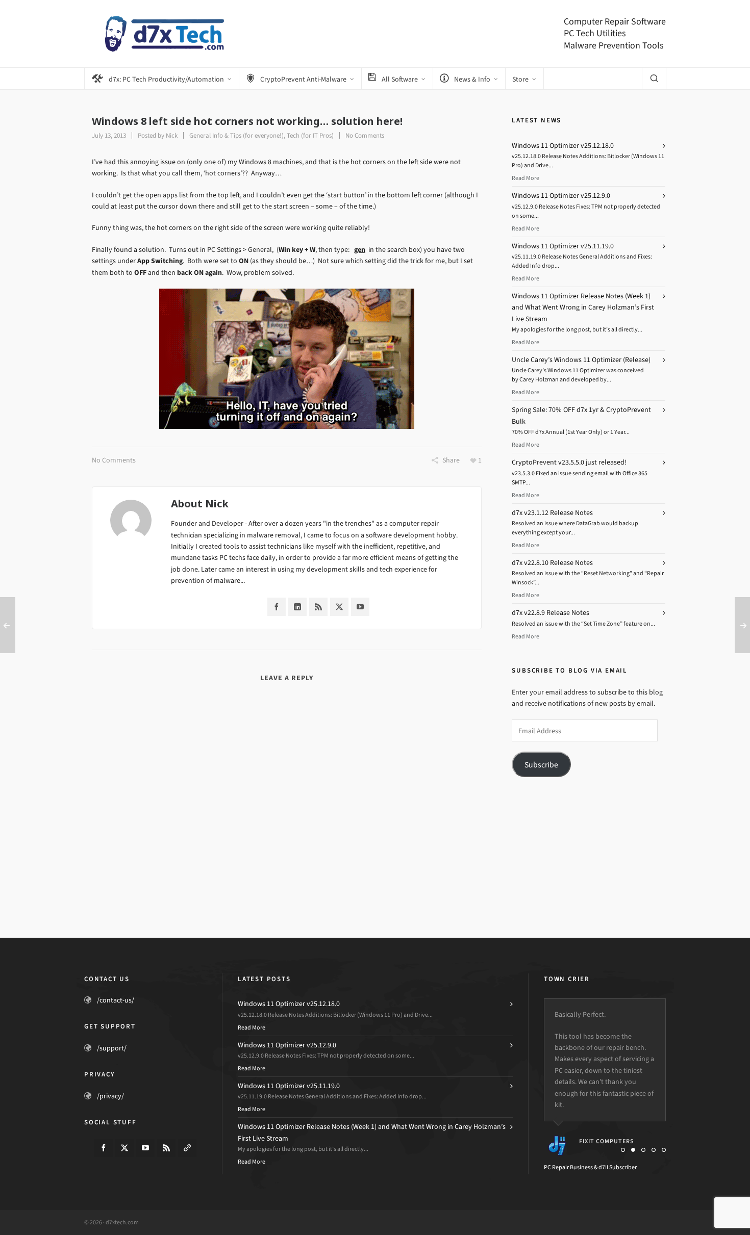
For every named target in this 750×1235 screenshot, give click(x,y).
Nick (172, 135)
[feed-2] (166, 1148)
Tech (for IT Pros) (310, 135)
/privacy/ (110, 1096)
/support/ (112, 1048)
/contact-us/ (115, 1000)
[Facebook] (276, 607)
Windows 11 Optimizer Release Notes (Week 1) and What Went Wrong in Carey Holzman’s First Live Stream (583, 307)
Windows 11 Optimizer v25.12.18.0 (563, 145)
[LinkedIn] (297, 607)
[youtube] (145, 1148)
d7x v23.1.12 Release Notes (552, 513)
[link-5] (187, 1148)
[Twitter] (339, 607)
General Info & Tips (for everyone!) (236, 135)
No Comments (364, 135)
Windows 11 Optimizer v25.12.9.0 (561, 195)
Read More (525, 178)
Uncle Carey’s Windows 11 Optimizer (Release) (581, 360)
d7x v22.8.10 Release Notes (552, 563)
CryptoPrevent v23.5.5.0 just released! (569, 462)
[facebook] (103, 1148)
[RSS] (318, 607)
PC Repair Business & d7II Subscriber (590, 1167)
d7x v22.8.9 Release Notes (550, 612)
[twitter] (124, 1148)
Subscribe (541, 764)
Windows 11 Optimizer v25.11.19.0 (563, 246)
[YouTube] (360, 607)
